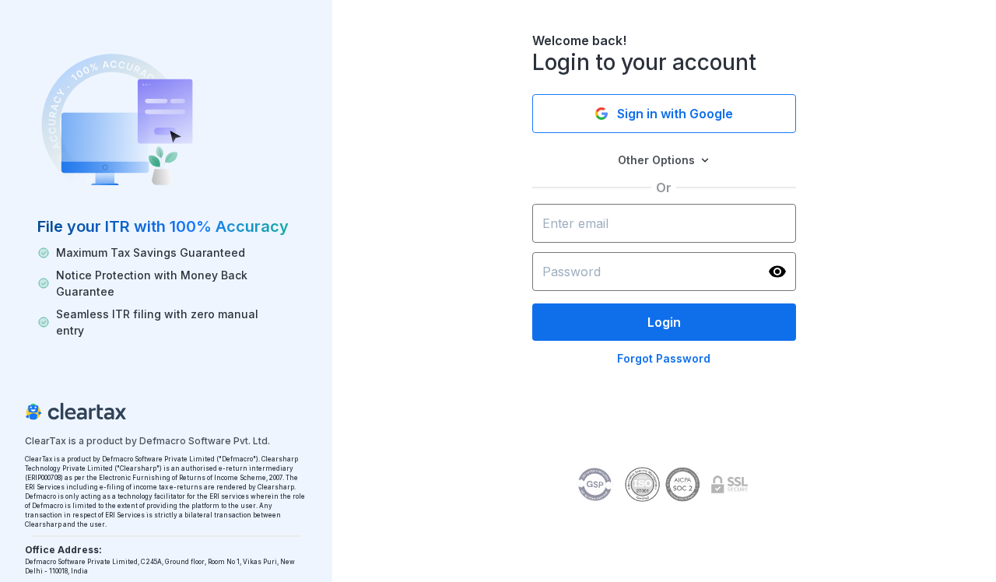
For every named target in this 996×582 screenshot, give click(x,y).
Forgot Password (663, 358)
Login (664, 322)
